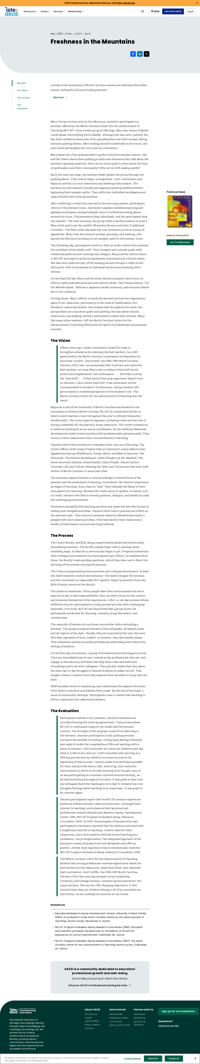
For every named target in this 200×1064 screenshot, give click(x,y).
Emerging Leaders (118, 1017)
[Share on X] (146, 54)
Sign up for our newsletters (178, 1011)
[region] (100, 1059)
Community (115, 1021)
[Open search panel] (143, 11)
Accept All (174, 1058)
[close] (197, 2)
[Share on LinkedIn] (140, 54)
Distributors (140, 1017)
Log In (190, 11)
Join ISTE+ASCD (173, 11)
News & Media (92, 1024)
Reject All (153, 1058)
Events (44, 11)
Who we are (91, 1014)
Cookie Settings (132, 1058)
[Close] (195, 1058)
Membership (74, 11)
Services (58, 11)
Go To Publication (180, 242)
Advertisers (139, 1014)
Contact (89, 1028)
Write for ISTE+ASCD (119, 1025)
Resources (29, 11)
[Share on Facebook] (133, 54)
